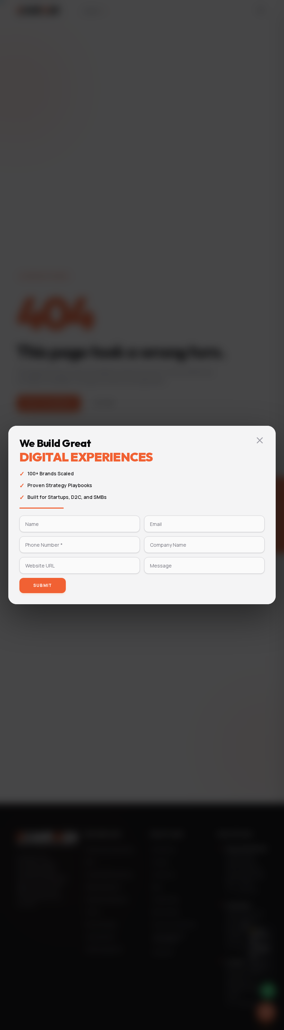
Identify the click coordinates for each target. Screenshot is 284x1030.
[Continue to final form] (260, 440)
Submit (42, 585)
